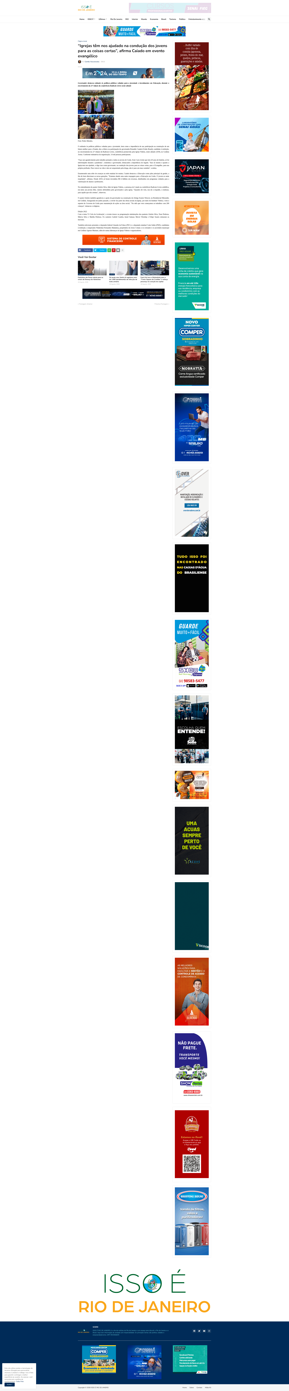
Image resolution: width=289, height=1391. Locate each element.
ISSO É (90, 19)
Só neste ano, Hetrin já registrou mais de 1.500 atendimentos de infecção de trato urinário (123, 279)
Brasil (163, 19)
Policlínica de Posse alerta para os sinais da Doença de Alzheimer (90, 278)
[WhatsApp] (109, 250)
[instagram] (209, 1331)
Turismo (172, 19)
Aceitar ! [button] (9, 1384)
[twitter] (199, 1331)
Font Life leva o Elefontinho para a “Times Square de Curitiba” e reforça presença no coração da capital (154, 279)
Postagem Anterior (85, 304)
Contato (199, 1387)
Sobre (192, 1387)
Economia (154, 19)
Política (182, 19)
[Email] (118, 250)
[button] (204, 19)
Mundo (144, 19)
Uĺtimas (102, 19)
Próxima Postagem (161, 304)
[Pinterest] (114, 250)
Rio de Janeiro (116, 19)
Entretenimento (195, 19)
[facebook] (194, 1331)
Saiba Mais (20, 1381)
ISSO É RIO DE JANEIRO (100, 1387)
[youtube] (204, 1331)
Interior (135, 19)
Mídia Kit (208, 1387)
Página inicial (82, 41)
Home (81, 19)
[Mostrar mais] (122, 250)
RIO (127, 19)
